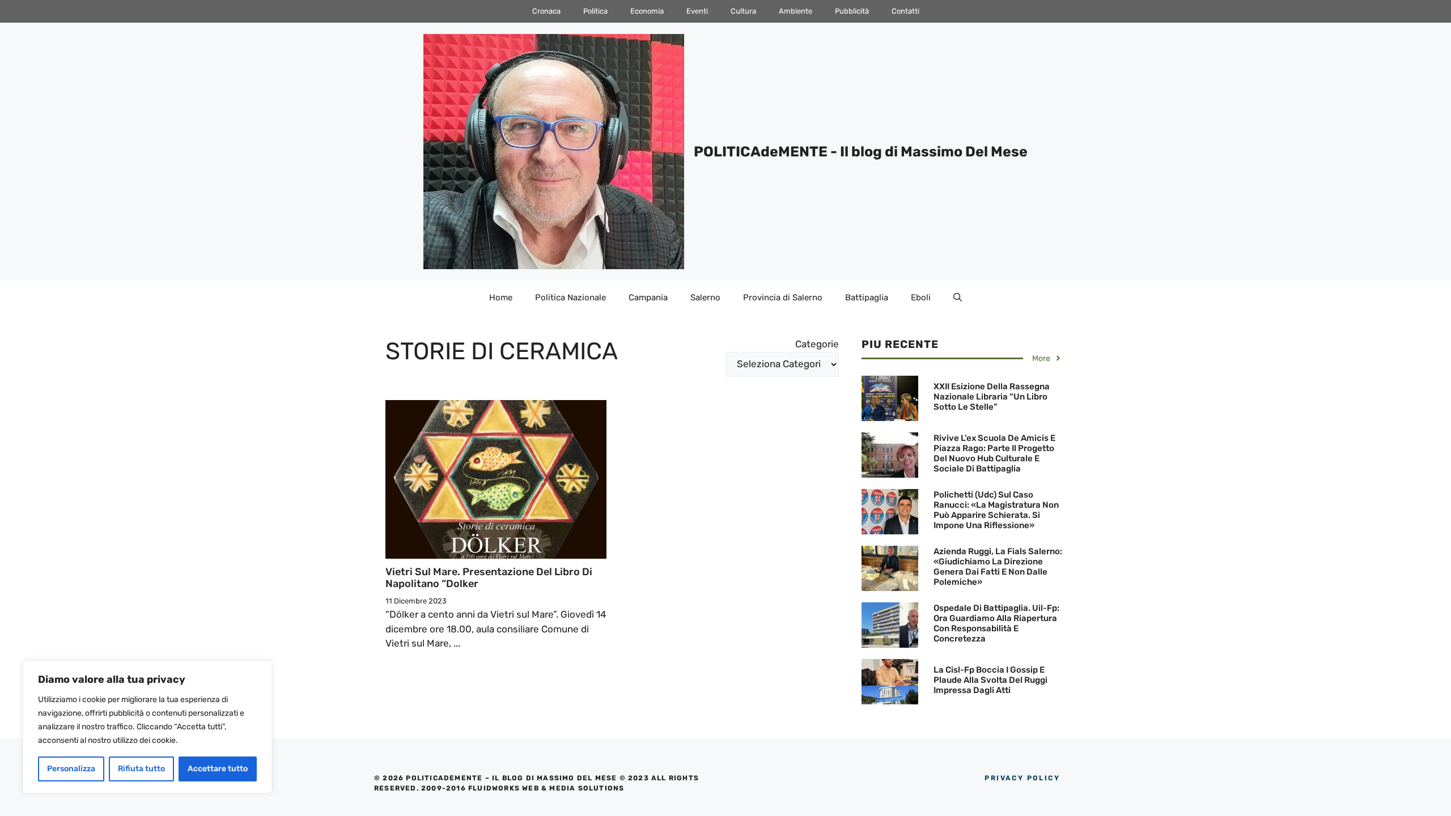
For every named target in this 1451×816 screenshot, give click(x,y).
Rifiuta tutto (141, 769)
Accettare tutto (218, 769)
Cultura (743, 11)
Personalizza (71, 769)
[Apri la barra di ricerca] (957, 297)
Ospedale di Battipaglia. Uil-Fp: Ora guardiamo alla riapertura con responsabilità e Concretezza (996, 623)
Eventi (697, 11)
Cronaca (546, 11)
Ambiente (795, 11)
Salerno (705, 297)
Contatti (905, 11)
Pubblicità (852, 11)
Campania (648, 297)
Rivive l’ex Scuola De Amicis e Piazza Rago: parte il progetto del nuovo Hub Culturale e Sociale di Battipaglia (994, 453)
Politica (595, 11)
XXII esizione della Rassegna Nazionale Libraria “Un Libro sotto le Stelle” (992, 396)
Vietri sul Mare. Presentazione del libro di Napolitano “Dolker (488, 578)
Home (500, 297)
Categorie (817, 344)
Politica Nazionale (570, 297)
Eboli (921, 297)
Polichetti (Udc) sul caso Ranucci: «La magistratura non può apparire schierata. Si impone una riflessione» (996, 510)
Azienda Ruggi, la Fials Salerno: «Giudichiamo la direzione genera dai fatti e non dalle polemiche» (998, 566)
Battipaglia (866, 297)
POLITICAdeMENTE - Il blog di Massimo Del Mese (861, 151)
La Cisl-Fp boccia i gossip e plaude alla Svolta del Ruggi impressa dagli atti (990, 680)
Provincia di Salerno (782, 297)
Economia (647, 11)
